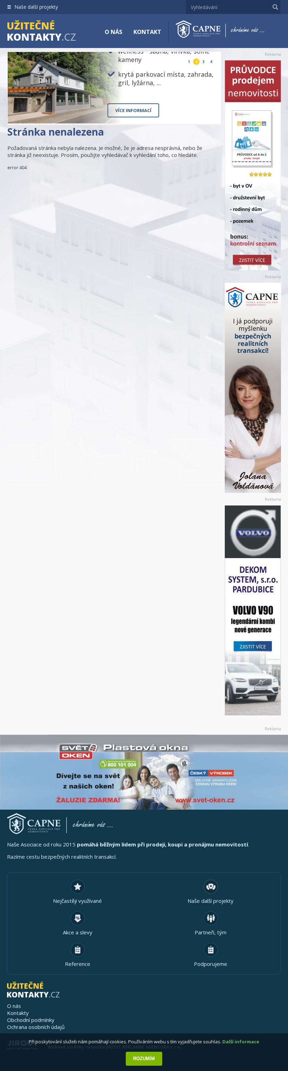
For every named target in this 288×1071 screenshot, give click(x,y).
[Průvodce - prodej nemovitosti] (253, 165)
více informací (133, 110)
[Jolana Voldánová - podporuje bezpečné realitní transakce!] (253, 388)
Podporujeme (210, 963)
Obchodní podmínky (30, 1019)
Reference (77, 963)
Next (209, 113)
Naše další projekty (36, 7)
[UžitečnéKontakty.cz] (51, 31)
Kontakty (18, 1012)
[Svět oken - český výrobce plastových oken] (144, 772)
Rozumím (144, 1058)
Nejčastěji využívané (77, 900)
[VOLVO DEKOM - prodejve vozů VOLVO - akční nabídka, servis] (253, 610)
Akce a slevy (77, 932)
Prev (199, 113)
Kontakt (147, 32)
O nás (113, 32)
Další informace (240, 1041)
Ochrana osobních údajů (36, 1026)
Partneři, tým (211, 932)
